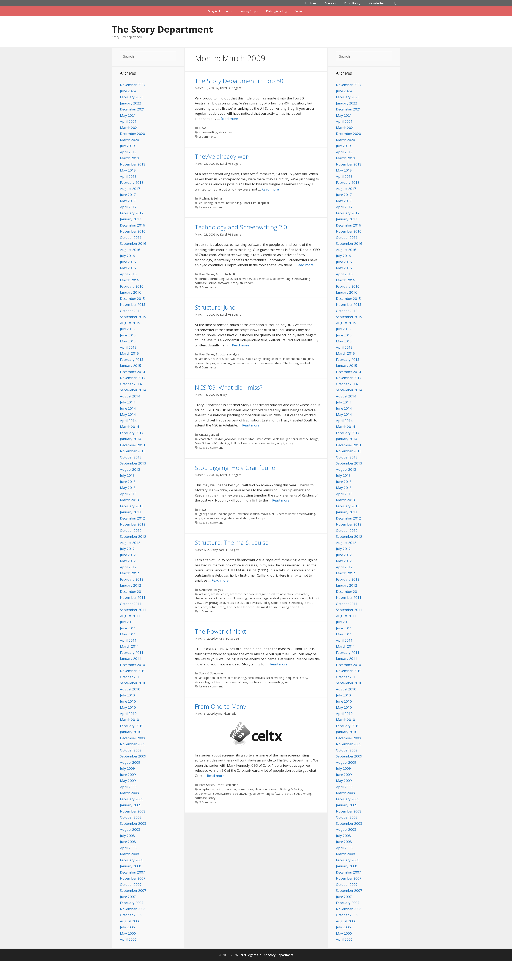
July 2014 (127, 402)
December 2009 (132, 738)
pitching (224, 443)
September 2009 (133, 756)
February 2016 (131, 286)
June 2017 (128, 194)
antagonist (262, 594)
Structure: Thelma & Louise (232, 542)
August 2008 (130, 829)
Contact (299, 11)
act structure (219, 594)
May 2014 (128, 414)
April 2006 (128, 939)
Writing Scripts (249, 11)
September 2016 (133, 243)
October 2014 (131, 384)
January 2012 (130, 585)
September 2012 (133, 536)
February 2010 (131, 725)
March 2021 (129, 127)
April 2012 (128, 567)
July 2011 (127, 622)
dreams (219, 203)
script (212, 283)
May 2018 (128, 170)
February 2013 (131, 506)
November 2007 (132, 878)
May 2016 (128, 268)
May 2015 (128, 341)
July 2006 (127, 927)
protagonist (217, 603)
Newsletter (376, 3)
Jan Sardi (292, 439)
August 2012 (130, 542)
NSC (214, 443)
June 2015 (128, 335)
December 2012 (132, 518)
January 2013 (130, 512)
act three (217, 359)
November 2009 (132, 744)
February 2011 (131, 652)
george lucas (207, 514)
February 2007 (131, 902)
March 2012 (129, 573)
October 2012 (131, 530)
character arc (204, 598)
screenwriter (242, 279)
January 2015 (130, 365)
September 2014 (133, 390)
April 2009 (128, 786)
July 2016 (127, 255)
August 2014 (130, 396)
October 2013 (131, 457)
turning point (288, 607)
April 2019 (128, 152)
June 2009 (128, 774)
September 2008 (133, 823)
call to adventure (282, 594)
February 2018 (131, 182)
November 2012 (132, 524)
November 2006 (132, 909)
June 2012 (128, 555)
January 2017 (130, 219)
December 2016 (132, 225)
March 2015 (129, 353)
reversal (255, 603)
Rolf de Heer (239, 443)
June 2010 (128, 701)
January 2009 (130, 805)
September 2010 (133, 683)
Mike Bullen (202, 443)
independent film (294, 359)
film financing (237, 678)
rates (230, 603)
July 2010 (127, 695)
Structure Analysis (228, 354)
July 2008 (127, 835)
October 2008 (131, 817)
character (205, 439)
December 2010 (132, 664)
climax (218, 598)
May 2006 (128, 933)
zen (229, 132)
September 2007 (133, 890)
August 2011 (130, 616)
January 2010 (130, 731)
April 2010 (128, 713)
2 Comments (207, 136)
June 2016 (128, 262)
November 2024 (132, 84)
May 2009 (128, 780)
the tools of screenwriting (266, 682)
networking (233, 203)
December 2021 (132, 109)
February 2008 (131, 860)
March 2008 (129, 854)
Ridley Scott (270, 603)
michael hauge (308, 439)
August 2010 (130, 689)
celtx (219, 789)
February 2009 (131, 799)
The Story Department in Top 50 (239, 81)
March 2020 (129, 139)
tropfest (263, 203)
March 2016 (129, 280)
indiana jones (226, 514)
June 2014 (128, 408)
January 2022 (130, 103)
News (203, 128)
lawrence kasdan (248, 514)
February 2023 (131, 97)
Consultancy (352, 3)
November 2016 (132, 231)
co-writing (206, 203)
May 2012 (128, 561)
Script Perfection (227, 274)
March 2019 (129, 158)
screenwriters (262, 279)
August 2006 (130, 921)
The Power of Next (220, 631)
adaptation (206, 789)
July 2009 (127, 768)
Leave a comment (211, 207)
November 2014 (132, 377)
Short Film (249, 203)
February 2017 (131, 213)
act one (204, 359)
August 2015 (130, 323)
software (224, 283)
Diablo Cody (253, 359)
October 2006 (131, 915)
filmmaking (239, 598)
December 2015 (132, 298)
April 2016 (128, 274)
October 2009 (131, 750)
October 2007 (131, 884)
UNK (301, 607)
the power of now (235, 682)
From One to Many (220, 706)
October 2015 (131, 310)
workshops (258, 518)
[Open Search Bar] (394, 3)
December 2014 (132, 371)
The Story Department (162, 29)
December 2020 (132, 133)
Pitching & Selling (276, 11)
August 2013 (130, 469)
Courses (330, 3)
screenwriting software (268, 793)
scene (253, 443)
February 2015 (131, 359)
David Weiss (264, 439)
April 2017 (128, 207)
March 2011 (129, 646)
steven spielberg (215, 518)
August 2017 (130, 188)
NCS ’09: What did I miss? (228, 387)
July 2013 (127, 475)
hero (278, 359)
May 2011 (128, 634)
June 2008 (128, 841)
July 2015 (127, 329)
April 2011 (128, 640)
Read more (229, 118)
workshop (242, 518)
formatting (217, 279)
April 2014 (128, 420)
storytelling (202, 682)
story (222, 132)
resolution (242, 603)
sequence (266, 363)
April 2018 (128, 176)
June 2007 (128, 896)
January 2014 (130, 438)
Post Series (206, 274)
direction (261, 789)
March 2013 (129, 500)
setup (213, 607)
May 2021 (128, 115)
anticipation (207, 678)
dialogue (268, 359)
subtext (216, 682)
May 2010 (128, 707)
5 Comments (207, 287)
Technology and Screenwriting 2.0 (241, 227)
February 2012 (131, 579)
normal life (202, 363)
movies (265, 514)
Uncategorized (209, 434)
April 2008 (128, 848)
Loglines (311, 3)
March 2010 (129, 719)
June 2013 (128, 481)
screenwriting (208, 132)
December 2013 (132, 445)
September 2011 (133, 609)
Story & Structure (218, 11)
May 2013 (128, 487)
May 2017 (128, 201)
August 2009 (130, 762)
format (204, 279)
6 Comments (207, 367)
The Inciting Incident (296, 363)
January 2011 (130, 658)
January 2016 (130, 292)
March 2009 (129, 792)
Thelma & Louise (266, 607)
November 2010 (132, 670)
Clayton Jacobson (225, 439)
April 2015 (128, 347)
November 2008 (132, 811)
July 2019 (127, 145)
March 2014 (129, 426)
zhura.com (247, 283)
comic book (245, 789)
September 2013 (133, 463)
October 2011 (131, 603)
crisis (239, 359)
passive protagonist (293, 598)
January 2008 (130, 866)
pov (212, 363)
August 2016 (130, 249)
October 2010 (131, 677)
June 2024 (128, 91)
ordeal (274, 598)
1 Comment (207, 611)
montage (262, 598)
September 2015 (133, 316)
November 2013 (132, 451)
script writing (303, 793)
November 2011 (132, 597)
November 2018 (132, 164)
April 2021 (128, 121)
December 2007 (132, 872)
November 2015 (132, 304)
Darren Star (246, 439)
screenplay (224, 363)
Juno (310, 359)
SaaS (229, 279)
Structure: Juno (215, 307)
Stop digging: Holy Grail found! (236, 467)
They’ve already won (222, 156)
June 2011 (128, 628)
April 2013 (128, 494)
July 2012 (127, 548)
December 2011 (132, 591)
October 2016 (131, 237)
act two (230, 359)
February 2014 (131, 432)
